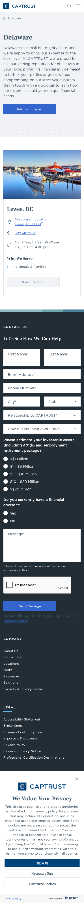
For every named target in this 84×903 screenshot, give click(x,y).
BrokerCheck (13, 726)
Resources (11, 676)
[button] (76, 779)
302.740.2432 (25, 233)
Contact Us (12, 657)
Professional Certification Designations (33, 758)
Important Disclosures (20, 738)
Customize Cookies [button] (42, 884)
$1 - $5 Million (22, 466)
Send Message (30, 606)
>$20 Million (21, 489)
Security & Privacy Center (23, 689)
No (12, 521)
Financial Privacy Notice (22, 751)
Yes (13, 513)
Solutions (10, 683)
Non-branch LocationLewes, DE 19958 (31, 221)
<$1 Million (19, 459)
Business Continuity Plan (22, 732)
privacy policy (15, 621)
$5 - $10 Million (23, 474)
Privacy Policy (13, 898)
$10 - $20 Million (24, 481)
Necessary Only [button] (42, 873)
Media (8, 670)
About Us (10, 651)
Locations (14, 18)
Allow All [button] (42, 863)
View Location (33, 282)
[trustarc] (70, 898)
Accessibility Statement (21, 719)
